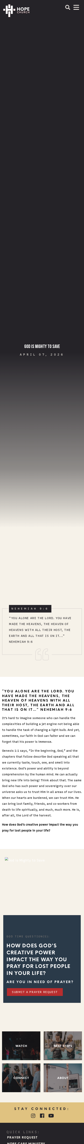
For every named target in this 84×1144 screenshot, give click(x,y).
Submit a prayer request (35, 992)
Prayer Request (22, 1137)
